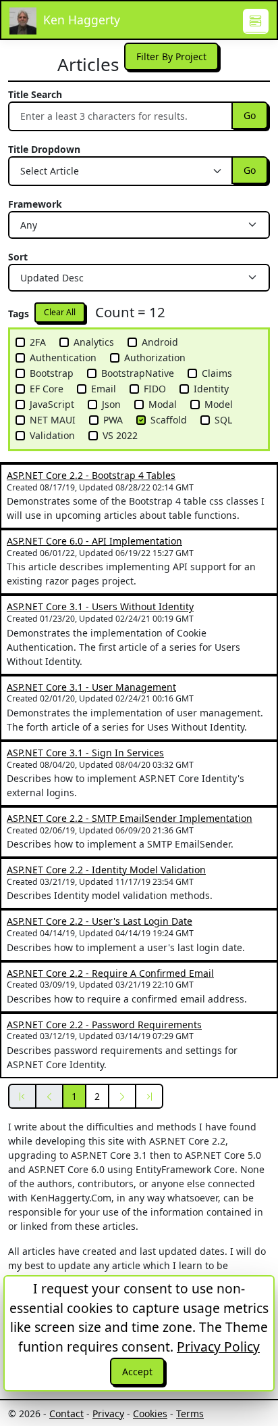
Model (218, 404)
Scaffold (168, 419)
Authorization (155, 357)
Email (103, 388)
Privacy (108, 1413)
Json (111, 404)
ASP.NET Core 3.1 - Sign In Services (85, 752)
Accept (137, 1371)
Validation (52, 435)
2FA (38, 342)
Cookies (150, 1413)
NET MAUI (53, 419)
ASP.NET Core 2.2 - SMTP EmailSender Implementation (129, 818)
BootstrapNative (137, 373)
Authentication (63, 357)
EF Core (46, 388)
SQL (223, 419)
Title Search (35, 94)
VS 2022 (120, 435)
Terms (190, 1413)
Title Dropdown (44, 149)
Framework (35, 204)
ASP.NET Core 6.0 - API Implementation (94, 540)
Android (160, 342)
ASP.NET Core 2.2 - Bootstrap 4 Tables (91, 475)
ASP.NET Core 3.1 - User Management (91, 687)
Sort (18, 256)
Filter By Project (171, 56)
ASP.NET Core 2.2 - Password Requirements (104, 1024)
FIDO (155, 388)
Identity (211, 388)
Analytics (94, 342)
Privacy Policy (218, 1346)
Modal (162, 404)
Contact (66, 1413)
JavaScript (52, 404)
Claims (217, 373)
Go (250, 115)
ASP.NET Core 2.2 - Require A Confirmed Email (110, 973)
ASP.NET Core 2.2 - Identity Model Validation (106, 869)
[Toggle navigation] (256, 21)
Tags (18, 313)
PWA (113, 419)
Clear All (60, 312)
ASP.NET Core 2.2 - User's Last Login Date (99, 921)
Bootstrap (52, 373)
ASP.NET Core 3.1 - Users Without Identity (100, 606)
